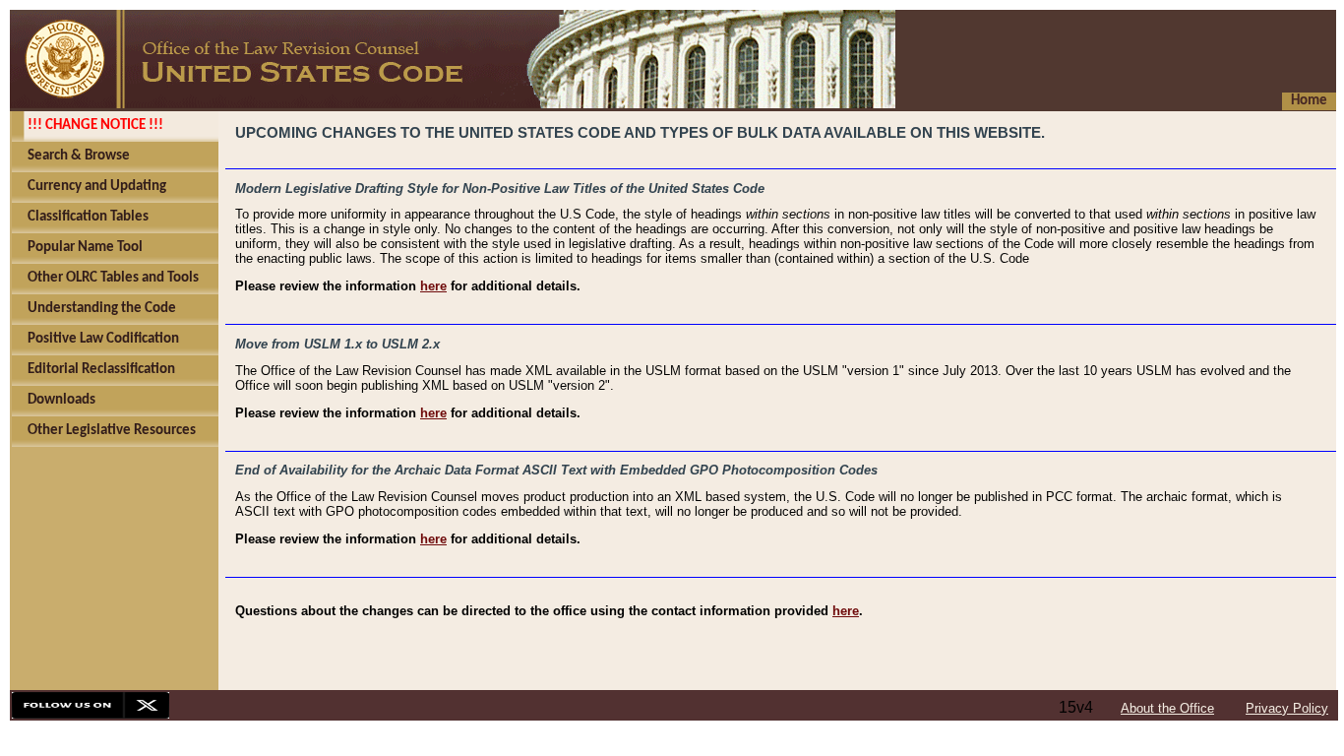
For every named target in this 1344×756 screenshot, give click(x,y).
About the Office (1167, 708)
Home (1309, 101)
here (433, 286)
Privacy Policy (1287, 708)
